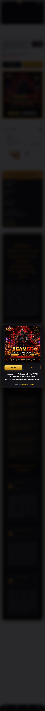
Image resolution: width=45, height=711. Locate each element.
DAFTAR (13, 367)
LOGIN (31, 367)
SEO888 (32, 384)
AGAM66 (25, 384)
